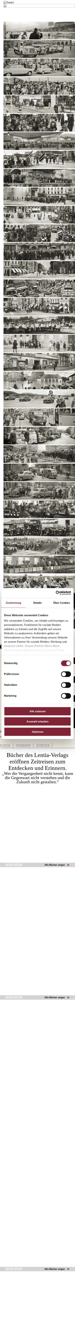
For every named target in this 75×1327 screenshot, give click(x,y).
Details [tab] (37, 602)
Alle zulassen (37, 711)
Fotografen (23, 745)
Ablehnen (37, 731)
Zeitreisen (42, 745)
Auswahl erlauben (37, 721)
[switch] (66, 674)
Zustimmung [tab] (13, 602)
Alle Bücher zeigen (54, 865)
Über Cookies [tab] (61, 602)
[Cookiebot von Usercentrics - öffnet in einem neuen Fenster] (55, 593)
